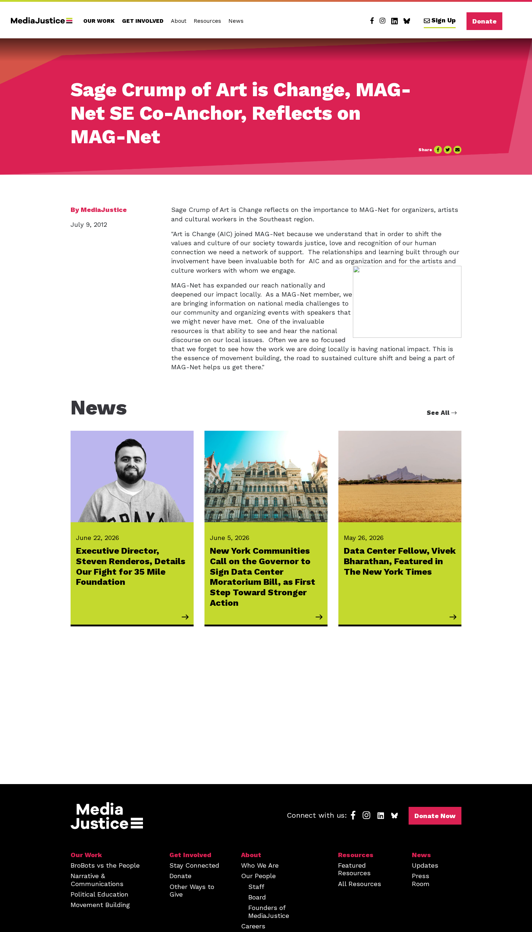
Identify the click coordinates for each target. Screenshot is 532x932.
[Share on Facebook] (438, 150)
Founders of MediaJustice (268, 911)
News (236, 21)
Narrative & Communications (97, 879)
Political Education (99, 894)
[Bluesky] (407, 21)
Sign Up (443, 20)
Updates (425, 865)
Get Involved (143, 21)
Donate (484, 21)
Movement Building (100, 904)
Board (257, 897)
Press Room (421, 879)
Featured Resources (354, 869)
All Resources (359, 884)
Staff (256, 886)
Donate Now (435, 816)
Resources (207, 21)
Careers (253, 926)
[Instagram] (382, 21)
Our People (258, 876)
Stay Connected (194, 865)
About (178, 21)
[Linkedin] (394, 21)
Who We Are (260, 865)
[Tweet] (448, 150)
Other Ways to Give (191, 890)
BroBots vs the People (105, 865)
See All (439, 412)
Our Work (99, 21)
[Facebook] (372, 21)
